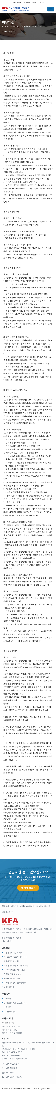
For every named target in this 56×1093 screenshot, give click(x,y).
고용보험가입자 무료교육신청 (15, 1002)
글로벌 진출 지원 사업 (12, 974)
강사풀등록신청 (10, 1011)
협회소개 (5, 906)
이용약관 (12, 31)
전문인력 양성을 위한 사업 (14, 969)
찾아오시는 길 (7, 912)
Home (4, 31)
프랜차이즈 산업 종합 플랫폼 (15, 982)
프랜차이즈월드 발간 (12, 961)
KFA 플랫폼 (26, 2)
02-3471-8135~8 (28, 888)
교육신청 (7, 1007)
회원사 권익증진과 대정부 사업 (16, 965)
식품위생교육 (16, 2)
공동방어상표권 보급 (12, 978)
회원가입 (35, 2)
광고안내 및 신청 (43, 906)
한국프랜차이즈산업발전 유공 (15, 957)
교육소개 (7, 998)
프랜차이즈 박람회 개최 (13, 952)
